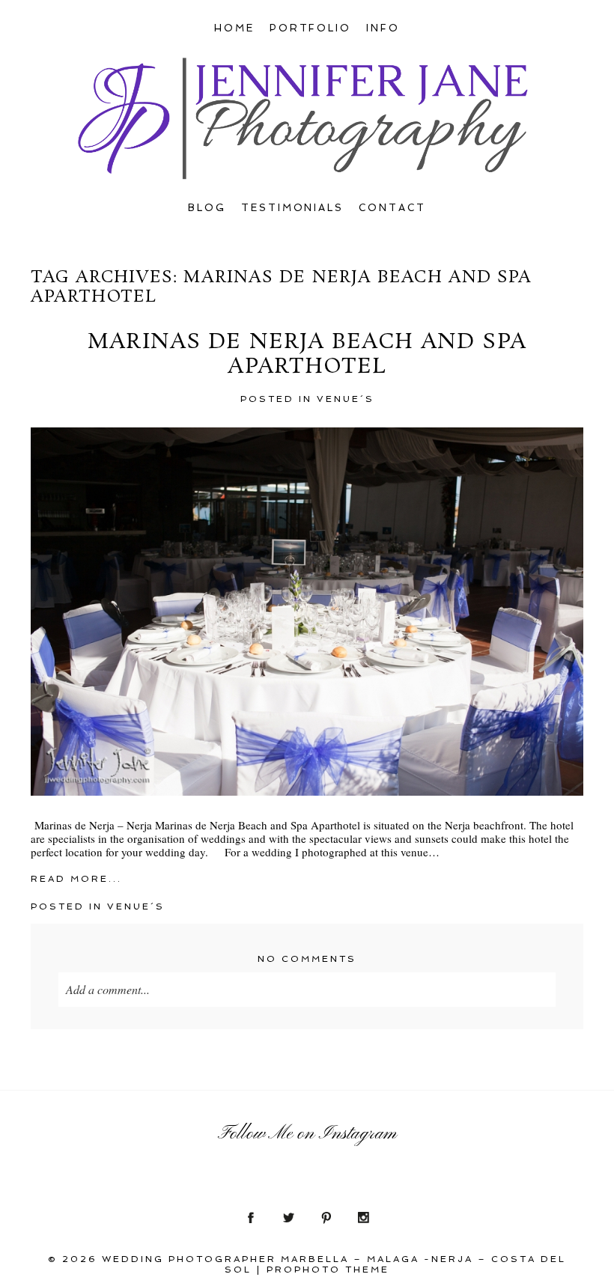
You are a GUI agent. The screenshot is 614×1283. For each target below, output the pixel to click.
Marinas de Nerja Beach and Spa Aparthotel (307, 355)
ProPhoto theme (328, 1269)
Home (234, 28)
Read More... (76, 879)
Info (383, 28)
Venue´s (345, 399)
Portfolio (311, 28)
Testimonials (292, 207)
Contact (392, 207)
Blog (207, 207)
